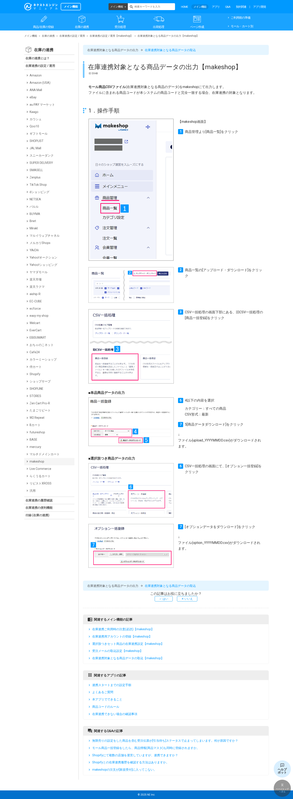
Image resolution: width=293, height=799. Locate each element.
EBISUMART (38, 337)
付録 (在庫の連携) (37, 515)
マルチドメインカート (45, 454)
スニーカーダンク (42, 155)
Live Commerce (40, 468)
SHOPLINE (36, 388)
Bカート (35, 425)
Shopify (35, 374)
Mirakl (34, 228)
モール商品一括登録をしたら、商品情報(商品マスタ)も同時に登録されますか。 (145, 748)
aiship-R (35, 294)
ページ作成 (197, 27)
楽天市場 (36, 279)
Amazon (36, 75)
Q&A (227, 6)
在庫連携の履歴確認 (39, 500)
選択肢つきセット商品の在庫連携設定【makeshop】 (128, 643)
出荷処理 (158, 27)
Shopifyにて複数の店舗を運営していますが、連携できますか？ (135, 755)
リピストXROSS (40, 483)
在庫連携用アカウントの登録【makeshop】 (122, 636)
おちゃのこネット (42, 345)
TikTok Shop (38, 184)
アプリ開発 (259, 6)
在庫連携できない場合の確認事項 (114, 714)
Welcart (35, 323)
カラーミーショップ (43, 359)
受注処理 (120, 27)
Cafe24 (35, 352)
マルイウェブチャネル (45, 235)
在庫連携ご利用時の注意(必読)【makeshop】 (123, 629)
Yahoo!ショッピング (43, 264)
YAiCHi (34, 250)
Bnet (33, 221)
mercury (35, 447)
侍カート (36, 366)
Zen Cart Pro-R (40, 403)
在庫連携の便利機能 (39, 507)
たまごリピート (40, 410)
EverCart (35, 330)
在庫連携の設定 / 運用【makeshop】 (111, 35)
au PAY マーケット (42, 104)
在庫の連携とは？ (38, 58)
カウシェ (36, 119)
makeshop (37, 461)
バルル (34, 206)
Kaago (34, 112)
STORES (35, 396)
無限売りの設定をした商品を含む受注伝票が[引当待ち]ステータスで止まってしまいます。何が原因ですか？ (165, 740)
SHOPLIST (37, 141)
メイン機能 (116, 6)
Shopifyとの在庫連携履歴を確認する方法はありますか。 (130, 762)
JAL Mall (35, 148)
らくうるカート (40, 476)
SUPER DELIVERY (41, 162)
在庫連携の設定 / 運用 (72, 35)
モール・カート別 (242, 26)
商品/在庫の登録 (43, 27)
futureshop (37, 432)
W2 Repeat (37, 417)
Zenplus (35, 177)
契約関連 (241, 6)
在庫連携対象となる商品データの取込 (170, 50)
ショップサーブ (40, 381)
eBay (33, 97)
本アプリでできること (107, 699)
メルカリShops (40, 243)
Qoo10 (34, 126)
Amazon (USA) (40, 82)
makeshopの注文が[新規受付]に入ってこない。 (124, 769)
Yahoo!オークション (43, 257)
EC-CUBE (36, 301)
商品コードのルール (105, 706)
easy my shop (39, 315)
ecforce (35, 308)
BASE (33, 439)
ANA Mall (36, 90)
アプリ (216, 6)
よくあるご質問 (102, 692)
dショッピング (39, 192)
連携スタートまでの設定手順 (111, 685)
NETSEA (35, 199)
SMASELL (36, 170)
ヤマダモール (39, 272)
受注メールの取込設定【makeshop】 (117, 651)
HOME (184, 6)
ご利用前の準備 (240, 17)
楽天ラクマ (37, 286)
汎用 (33, 490)
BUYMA (35, 214)
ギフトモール (39, 133)
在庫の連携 (82, 27)
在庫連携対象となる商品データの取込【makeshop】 (128, 658)
